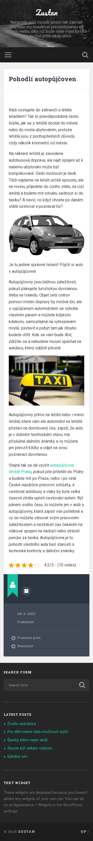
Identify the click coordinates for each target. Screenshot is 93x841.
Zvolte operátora (21, 723)
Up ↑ (85, 831)
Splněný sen (17, 756)
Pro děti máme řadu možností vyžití (37, 731)
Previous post (28, 638)
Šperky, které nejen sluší (27, 740)
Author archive (26, 591)
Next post (25, 646)
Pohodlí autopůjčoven (42, 79)
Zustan (47, 12)
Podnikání (25, 622)
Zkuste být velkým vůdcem (29, 748)
